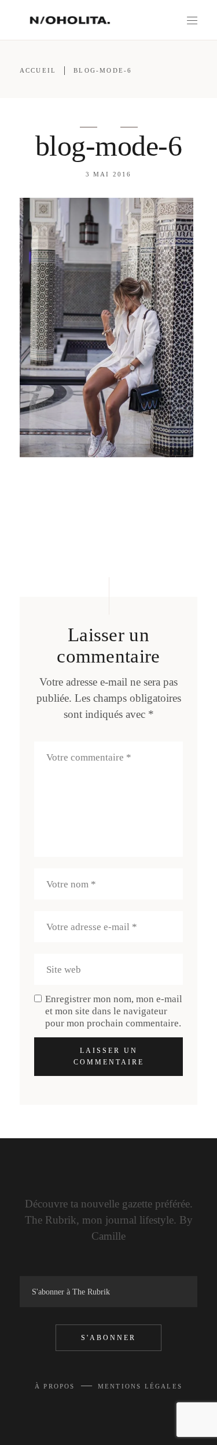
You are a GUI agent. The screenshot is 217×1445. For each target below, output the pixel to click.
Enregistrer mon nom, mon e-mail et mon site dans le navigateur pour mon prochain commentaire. (113, 1011)
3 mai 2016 (109, 174)
